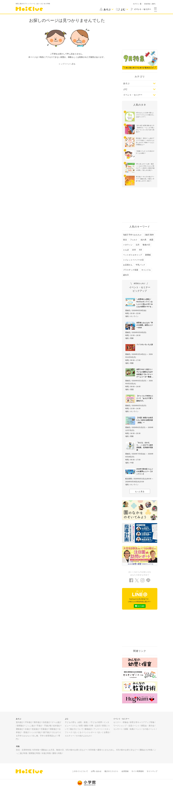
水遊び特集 (46, 753)
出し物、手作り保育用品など (44, 736)
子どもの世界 (96, 722)
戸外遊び (28, 722)
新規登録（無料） (150, 4)
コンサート (118, 729)
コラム (75, 726)
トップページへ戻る (66, 64)
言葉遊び (44, 729)
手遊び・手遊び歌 (44, 726)
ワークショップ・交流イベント (126, 726)
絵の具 (143, 240)
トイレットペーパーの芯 (133, 260)
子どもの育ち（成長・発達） (77, 722)
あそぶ (126, 83)
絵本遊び (57, 726)
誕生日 (126, 275)
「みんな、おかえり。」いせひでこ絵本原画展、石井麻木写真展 (144, 446)
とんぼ (126, 250)
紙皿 (151, 240)
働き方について (76, 729)
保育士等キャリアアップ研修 (142, 722)
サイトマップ (152, 771)
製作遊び (37, 722)
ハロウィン (128, 245)
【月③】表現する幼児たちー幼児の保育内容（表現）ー (144, 420)
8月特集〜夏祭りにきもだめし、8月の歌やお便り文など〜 (113, 750)
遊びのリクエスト (111, 771)
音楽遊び (35, 729)
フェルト (134, 240)
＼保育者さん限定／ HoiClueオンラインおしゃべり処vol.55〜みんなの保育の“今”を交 (144, 302)
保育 (81, 726)
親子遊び (47, 732)
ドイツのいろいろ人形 (144, 344)
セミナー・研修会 (120, 722)
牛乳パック (140, 265)
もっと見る (139, 492)
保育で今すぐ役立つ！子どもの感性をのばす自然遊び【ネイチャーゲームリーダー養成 (144, 373)
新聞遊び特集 (34, 753)
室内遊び (19, 722)
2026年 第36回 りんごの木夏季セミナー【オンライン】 (144, 471)
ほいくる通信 (103, 732)
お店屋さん (128, 265)
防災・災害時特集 (23, 750)
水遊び (27, 729)
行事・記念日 (95, 726)
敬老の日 (146, 245)
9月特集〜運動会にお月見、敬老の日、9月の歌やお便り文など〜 (60, 750)
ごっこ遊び (30, 726)
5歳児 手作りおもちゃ (132, 235)
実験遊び (53, 729)
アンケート (98, 729)
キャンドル (146, 270)
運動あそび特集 (146, 750)
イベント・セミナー (132, 95)
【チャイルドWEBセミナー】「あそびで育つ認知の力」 (144, 398)
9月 (140, 250)
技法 (125, 240)
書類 (86, 726)
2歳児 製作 (149, 235)
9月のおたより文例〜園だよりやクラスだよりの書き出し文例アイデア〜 (145, 115)
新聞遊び (20, 726)
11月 (137, 245)
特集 (18, 746)
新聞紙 (148, 255)
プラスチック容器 (130, 270)
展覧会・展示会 (147, 726)
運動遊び (19, 729)
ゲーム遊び (56, 722)
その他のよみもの (83, 736)
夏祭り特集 (57, 753)
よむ (125, 89)
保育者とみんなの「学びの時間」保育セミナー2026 (144, 325)
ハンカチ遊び (36, 732)
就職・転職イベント (132, 729)
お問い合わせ (96, 771)
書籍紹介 (88, 729)
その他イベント (149, 729)
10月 (134, 250)
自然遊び (46, 722)
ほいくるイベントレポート (85, 732)
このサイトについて (80, 771)
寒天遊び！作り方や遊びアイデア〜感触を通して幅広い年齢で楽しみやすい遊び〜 (145, 179)
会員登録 (125, 771)
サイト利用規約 (137, 771)
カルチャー (69, 736)
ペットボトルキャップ (132, 255)
